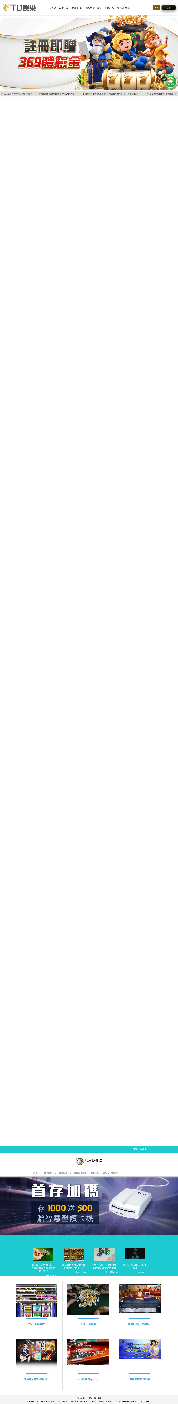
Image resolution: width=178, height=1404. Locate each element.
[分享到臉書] (95, 1398)
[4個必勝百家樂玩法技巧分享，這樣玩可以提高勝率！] (113, 1255)
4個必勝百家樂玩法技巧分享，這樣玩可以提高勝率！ (113, 1268)
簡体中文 (142, 1149)
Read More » (28, 1272)
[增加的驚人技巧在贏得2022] (82, 1253)
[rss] (99, 1398)
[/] (89, 1161)
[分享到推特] (90, 1398)
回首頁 (134, 1149)
